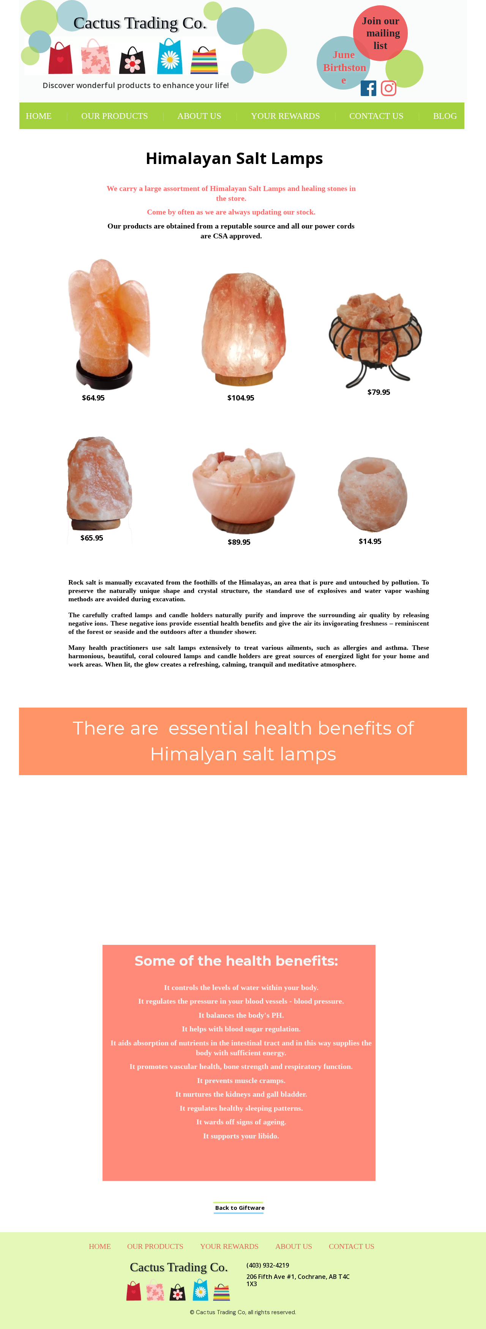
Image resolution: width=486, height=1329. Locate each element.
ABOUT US (199, 116)
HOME (39, 116)
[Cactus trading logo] (134, 55)
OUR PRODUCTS (114, 116)
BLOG (445, 116)
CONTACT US (376, 116)
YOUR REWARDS (285, 116)
